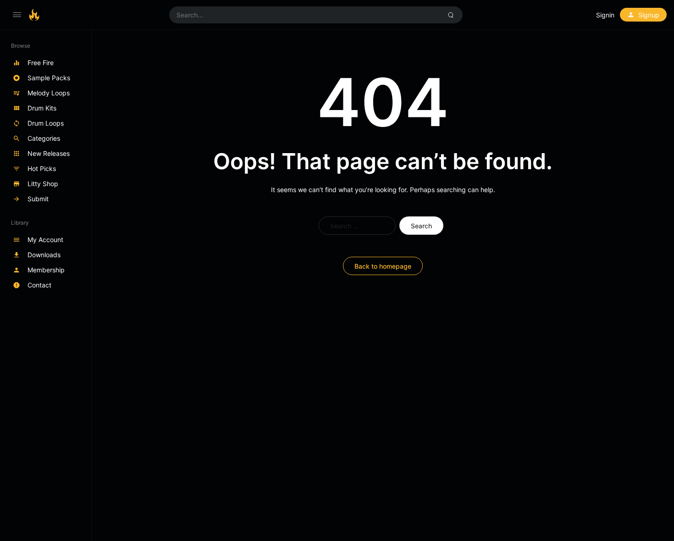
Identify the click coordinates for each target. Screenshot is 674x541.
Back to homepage (382, 266)
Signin (605, 15)
